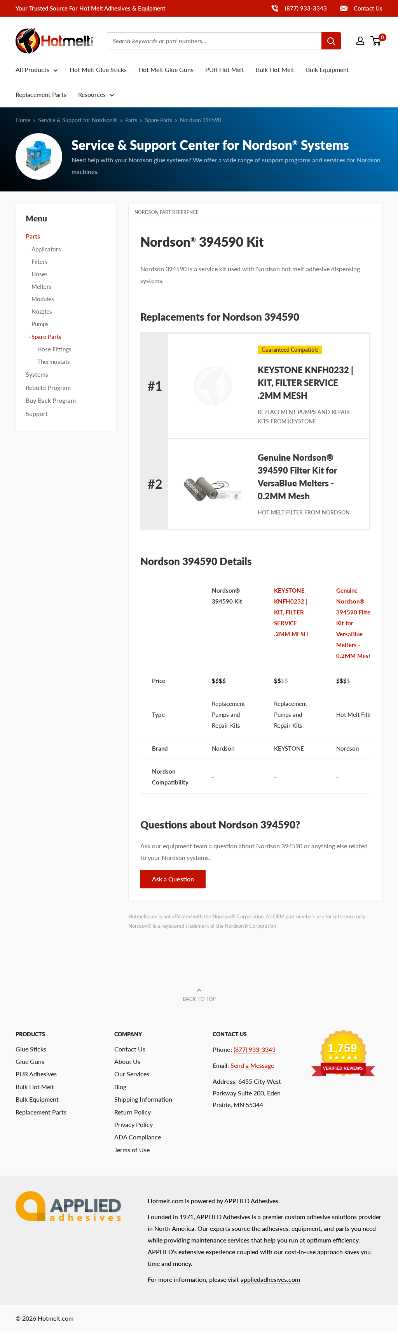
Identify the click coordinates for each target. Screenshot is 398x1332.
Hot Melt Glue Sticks (98, 69)
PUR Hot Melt (224, 69)
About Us (127, 1061)
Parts (131, 120)
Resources (92, 94)
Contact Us (367, 8)
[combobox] (214, 40)
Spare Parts (158, 120)
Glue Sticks (31, 1049)
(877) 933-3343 (299, 8)
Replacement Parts (41, 94)
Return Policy (132, 1112)
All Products (32, 69)
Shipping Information (143, 1099)
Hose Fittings (54, 349)
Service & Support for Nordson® (77, 120)
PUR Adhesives (36, 1074)
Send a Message (252, 1065)
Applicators (46, 249)
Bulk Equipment (327, 69)
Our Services (131, 1074)
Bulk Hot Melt (275, 69)
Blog (120, 1086)
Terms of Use (132, 1149)
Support (37, 413)
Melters (41, 286)
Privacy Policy (133, 1124)
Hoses (39, 273)
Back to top (199, 999)
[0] (376, 41)
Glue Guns (30, 1061)
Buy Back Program (51, 400)
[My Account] (360, 41)
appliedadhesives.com (270, 1279)
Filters (39, 261)
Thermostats (53, 361)
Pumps (40, 323)
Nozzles (41, 311)
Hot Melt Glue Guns (166, 69)
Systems (37, 374)
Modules (42, 298)
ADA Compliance (137, 1137)
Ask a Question (173, 879)
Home (23, 120)
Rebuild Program (48, 387)
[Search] (331, 40)
